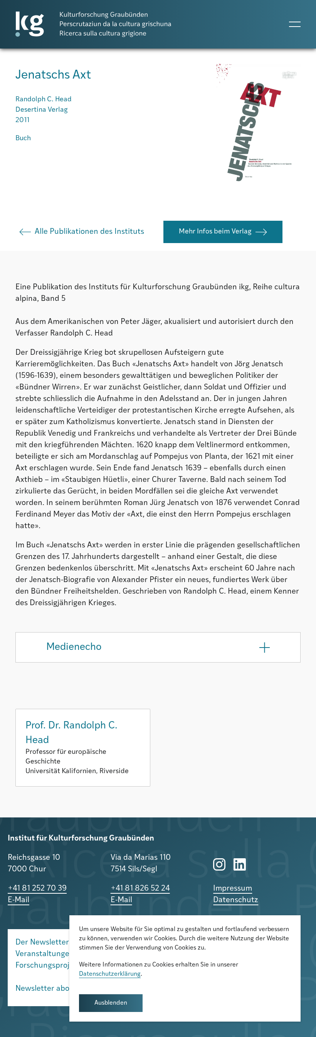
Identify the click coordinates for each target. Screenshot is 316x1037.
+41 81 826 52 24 (140, 889)
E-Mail (18, 900)
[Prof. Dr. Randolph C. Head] (83, 747)
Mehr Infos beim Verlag (215, 231)
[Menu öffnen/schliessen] (295, 24)
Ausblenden (110, 1003)
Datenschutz (235, 900)
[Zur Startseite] (93, 24)
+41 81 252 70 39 (37, 889)
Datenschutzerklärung (110, 974)
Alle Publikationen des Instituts (89, 232)
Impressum (232, 889)
